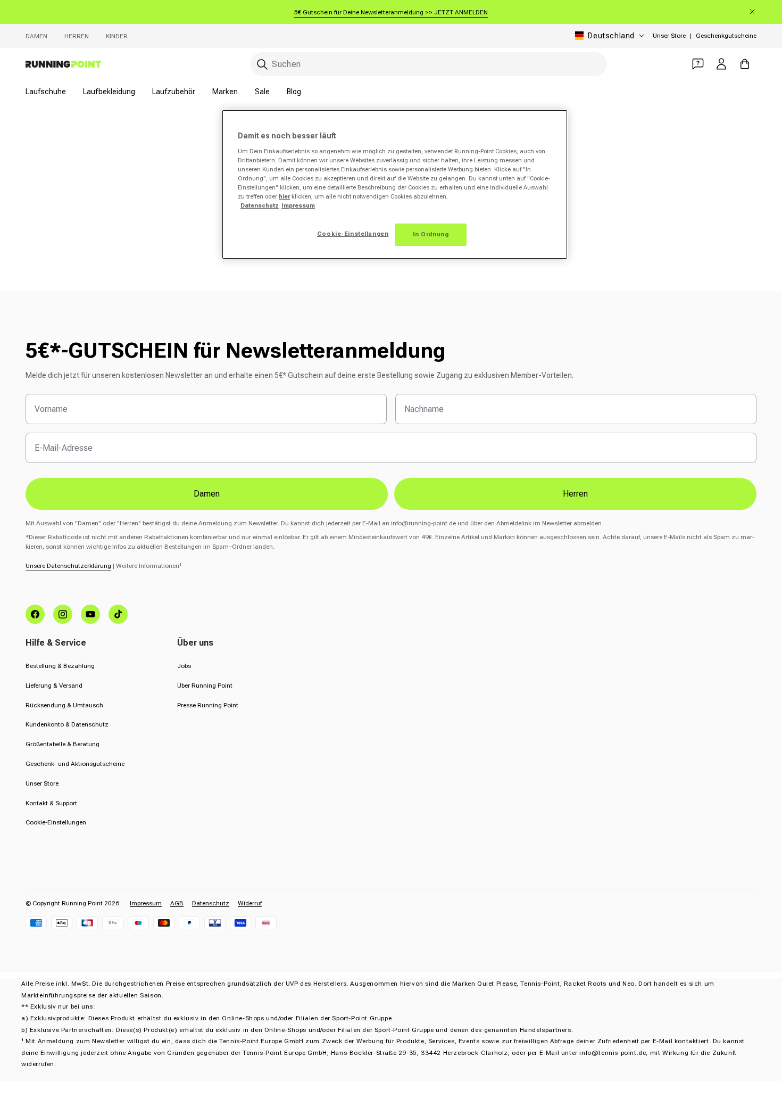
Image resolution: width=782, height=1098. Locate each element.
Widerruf (250, 903)
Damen (36, 36)
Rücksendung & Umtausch (64, 705)
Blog (294, 91)
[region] (395, 184)
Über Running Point (204, 685)
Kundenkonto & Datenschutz (67, 724)
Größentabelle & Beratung (62, 744)
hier (284, 196)
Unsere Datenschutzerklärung (68, 565)
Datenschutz (210, 903)
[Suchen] (262, 64)
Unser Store (669, 35)
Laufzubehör (173, 91)
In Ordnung (431, 234)
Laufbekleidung (109, 91)
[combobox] (429, 64)
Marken (225, 91)
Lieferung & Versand (54, 685)
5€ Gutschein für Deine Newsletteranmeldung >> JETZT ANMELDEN (391, 12)
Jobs (184, 666)
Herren (76, 36)
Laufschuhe (46, 91)
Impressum (146, 903)
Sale (262, 91)
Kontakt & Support (51, 803)
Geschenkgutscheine (726, 35)
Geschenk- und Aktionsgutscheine (75, 763)
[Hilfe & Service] (698, 64)
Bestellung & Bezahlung (60, 666)
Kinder (117, 36)
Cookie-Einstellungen (56, 822)
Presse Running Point (207, 705)
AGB (177, 903)
